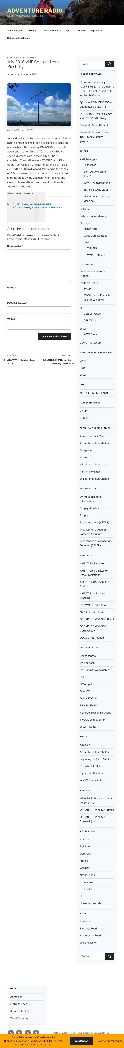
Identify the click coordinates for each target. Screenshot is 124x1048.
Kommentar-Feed (90, 935)
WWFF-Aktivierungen (96, 182)
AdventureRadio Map (92, 436)
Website (12, 319)
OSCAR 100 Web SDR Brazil (97, 619)
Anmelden (86, 921)
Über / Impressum (90, 342)
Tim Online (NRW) (90, 471)
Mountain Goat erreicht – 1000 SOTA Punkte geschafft (95, 137)
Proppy (84, 515)
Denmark (85, 853)
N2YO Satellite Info (91, 612)
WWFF (81, 30)
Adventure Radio (35, 10)
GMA (25, 204)
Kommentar (15, 246)
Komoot (84, 457)
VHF (86, 242)
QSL (68, 30)
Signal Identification (92, 773)
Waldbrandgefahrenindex (95, 478)
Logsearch (89, 164)
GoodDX (85, 691)
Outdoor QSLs (92, 313)
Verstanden (81, 1041)
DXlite (83, 677)
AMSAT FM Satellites (92, 563)
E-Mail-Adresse (17, 303)
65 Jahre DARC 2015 (95, 189)
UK (81, 896)
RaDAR (84, 367)
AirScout (85, 744)
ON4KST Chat (88, 698)
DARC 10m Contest (95, 235)
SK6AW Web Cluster (92, 719)
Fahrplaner (86, 450)
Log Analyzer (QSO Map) (94, 759)
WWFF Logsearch (91, 780)
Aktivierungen (14, 30)
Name (11, 287)
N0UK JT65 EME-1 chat (94, 392)
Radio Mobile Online (92, 766)
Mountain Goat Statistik (94, 125)
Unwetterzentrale (90, 903)
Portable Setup (51, 30)
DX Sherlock (87, 662)
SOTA (35, 207)
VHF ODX (92, 248)
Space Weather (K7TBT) (94, 522)
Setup (87, 288)
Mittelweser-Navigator (93, 464)
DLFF (16, 204)
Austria (84, 839)
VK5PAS (85, 410)
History (33, 30)
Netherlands (87, 874)
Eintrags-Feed (88, 928)
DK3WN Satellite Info (93, 605)
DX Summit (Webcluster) (94, 669)
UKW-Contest (52, 207)
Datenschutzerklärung (18, 38)
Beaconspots (88, 655)
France (84, 860)
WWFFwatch (91, 334)
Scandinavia (87, 882)
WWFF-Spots (88, 726)
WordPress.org (89, 942)
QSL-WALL (89, 320)
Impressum (96, 30)
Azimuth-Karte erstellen (94, 443)
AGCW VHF (90, 228)
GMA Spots (87, 684)
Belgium (85, 846)
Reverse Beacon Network (95, 712)
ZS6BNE (85, 418)
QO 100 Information (92, 637)
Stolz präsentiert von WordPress (93, 1032)
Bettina (84, 209)
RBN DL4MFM (88, 705)
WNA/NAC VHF (96, 254)
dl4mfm (32, 58)
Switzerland (87, 889)
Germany (85, 867)
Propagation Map (90, 508)
